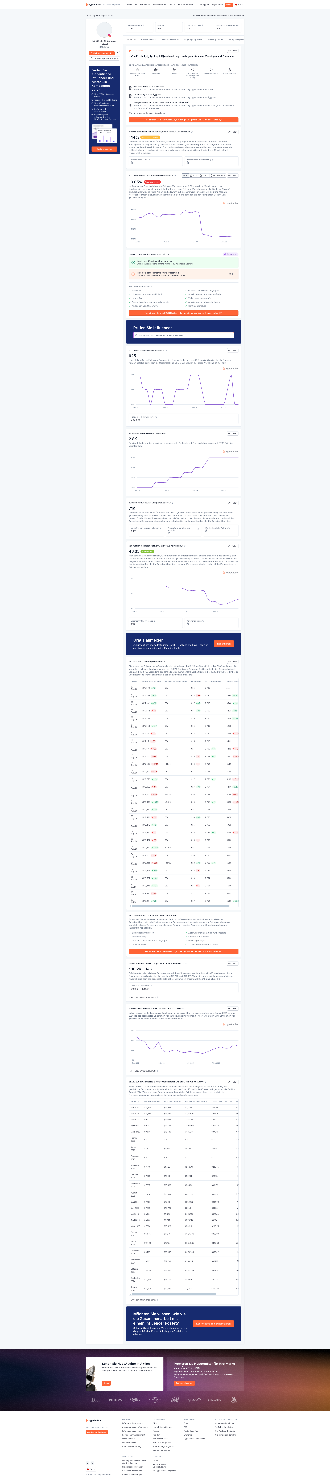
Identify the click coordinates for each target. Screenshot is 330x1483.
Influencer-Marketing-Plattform (137, 1367)
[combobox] (186, 335)
